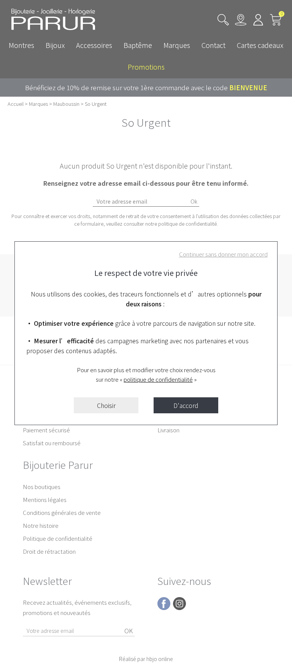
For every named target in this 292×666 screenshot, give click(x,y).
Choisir (106, 405)
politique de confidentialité (158, 379)
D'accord (185, 405)
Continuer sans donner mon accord (223, 254)
